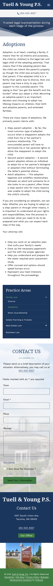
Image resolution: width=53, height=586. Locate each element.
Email (7, 399)
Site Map (20, 577)
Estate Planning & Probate (19, 320)
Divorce (11, 301)
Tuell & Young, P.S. (20, 574)
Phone (6, 414)
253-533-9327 (28, 13)
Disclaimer (9, 462)
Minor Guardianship (17, 313)
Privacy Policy (32, 577)
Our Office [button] (26, 535)
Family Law (11, 297)
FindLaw (39, 580)
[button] (49, 5)
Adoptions (13, 307)
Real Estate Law (14, 325)
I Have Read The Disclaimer (21, 469)
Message (7, 428)
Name (6, 385)
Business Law (12, 332)
